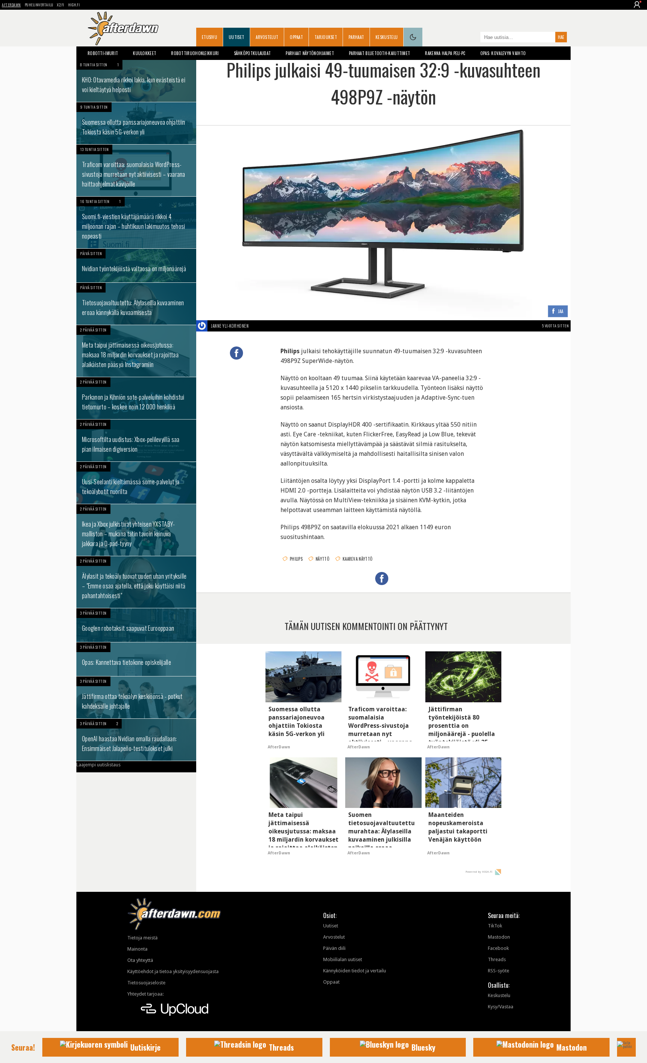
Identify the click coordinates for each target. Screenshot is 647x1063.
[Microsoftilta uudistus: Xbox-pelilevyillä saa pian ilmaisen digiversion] (136, 440)
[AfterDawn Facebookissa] (473, 37)
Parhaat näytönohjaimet (310, 53)
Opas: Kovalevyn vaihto (503, 53)
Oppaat (296, 37)
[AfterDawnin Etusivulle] (123, 28)
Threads (497, 959)
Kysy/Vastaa (500, 1006)
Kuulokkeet (144, 53)
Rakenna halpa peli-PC (445, 53)
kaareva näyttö (358, 559)
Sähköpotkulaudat (252, 53)
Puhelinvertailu (39, 4)
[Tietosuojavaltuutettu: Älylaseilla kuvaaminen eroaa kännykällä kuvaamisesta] (136, 304)
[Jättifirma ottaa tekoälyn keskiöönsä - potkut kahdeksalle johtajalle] (136, 697)
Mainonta (137, 949)
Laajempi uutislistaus (98, 764)
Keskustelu (387, 37)
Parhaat (356, 37)
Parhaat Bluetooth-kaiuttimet (379, 53)
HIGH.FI (74, 4)
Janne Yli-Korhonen (230, 326)
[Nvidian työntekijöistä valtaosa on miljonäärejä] (136, 265)
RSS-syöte (498, 970)
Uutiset (236, 37)
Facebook (498, 948)
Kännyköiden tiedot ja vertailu (354, 970)
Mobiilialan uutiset (342, 959)
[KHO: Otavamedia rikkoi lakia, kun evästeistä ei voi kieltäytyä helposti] (136, 81)
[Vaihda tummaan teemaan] (413, 37)
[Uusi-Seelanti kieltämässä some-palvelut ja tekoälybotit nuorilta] (136, 483)
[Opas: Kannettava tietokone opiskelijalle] (136, 659)
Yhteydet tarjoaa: (145, 994)
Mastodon (499, 937)
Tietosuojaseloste (146, 982)
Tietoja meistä (142, 938)
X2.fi (60, 4)
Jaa (561, 311)
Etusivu (209, 37)
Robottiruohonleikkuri (195, 53)
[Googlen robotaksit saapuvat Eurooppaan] (136, 625)
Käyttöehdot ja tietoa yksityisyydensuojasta (173, 971)
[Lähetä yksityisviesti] (257, 325)
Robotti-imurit (103, 53)
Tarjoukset (326, 37)
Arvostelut (267, 37)
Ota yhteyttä (140, 960)
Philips (296, 559)
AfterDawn (11, 4)
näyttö (322, 559)
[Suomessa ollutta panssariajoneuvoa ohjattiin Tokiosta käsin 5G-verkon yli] (136, 123)
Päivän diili (334, 948)
